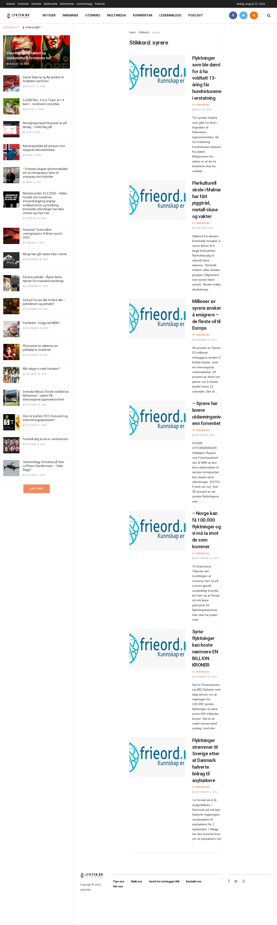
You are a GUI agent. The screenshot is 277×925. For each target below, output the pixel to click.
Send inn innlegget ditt (164, 881)
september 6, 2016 (205, 792)
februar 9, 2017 (204, 228)
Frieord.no (202, 104)
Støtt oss (136, 881)
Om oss (118, 886)
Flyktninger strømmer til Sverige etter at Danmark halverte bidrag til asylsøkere (205, 760)
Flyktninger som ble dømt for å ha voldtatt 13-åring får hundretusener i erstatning (207, 78)
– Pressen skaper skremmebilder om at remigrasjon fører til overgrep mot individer (45, 172)
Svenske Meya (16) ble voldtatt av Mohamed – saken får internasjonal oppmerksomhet (46, 395)
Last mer (36, 488)
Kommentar (67, 3)
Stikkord (144, 32)
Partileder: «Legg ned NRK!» (41, 323)
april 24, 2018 (202, 109)
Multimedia (50, 3)
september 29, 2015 (206, 558)
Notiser (10, 3)
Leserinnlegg (84, 3)
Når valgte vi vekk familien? (41, 368)
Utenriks (36, 3)
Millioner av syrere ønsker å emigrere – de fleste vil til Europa (206, 315)
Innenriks (23, 3)
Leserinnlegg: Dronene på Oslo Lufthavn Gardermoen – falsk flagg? (43, 465)
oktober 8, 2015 (204, 435)
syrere (156, 32)
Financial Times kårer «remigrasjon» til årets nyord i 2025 (43, 233)
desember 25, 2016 (205, 676)
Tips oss (118, 881)
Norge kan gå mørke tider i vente (45, 254)
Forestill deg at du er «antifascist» (45, 439)
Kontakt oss (193, 881)
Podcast (100, 3)
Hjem (132, 32)
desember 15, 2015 (205, 339)
